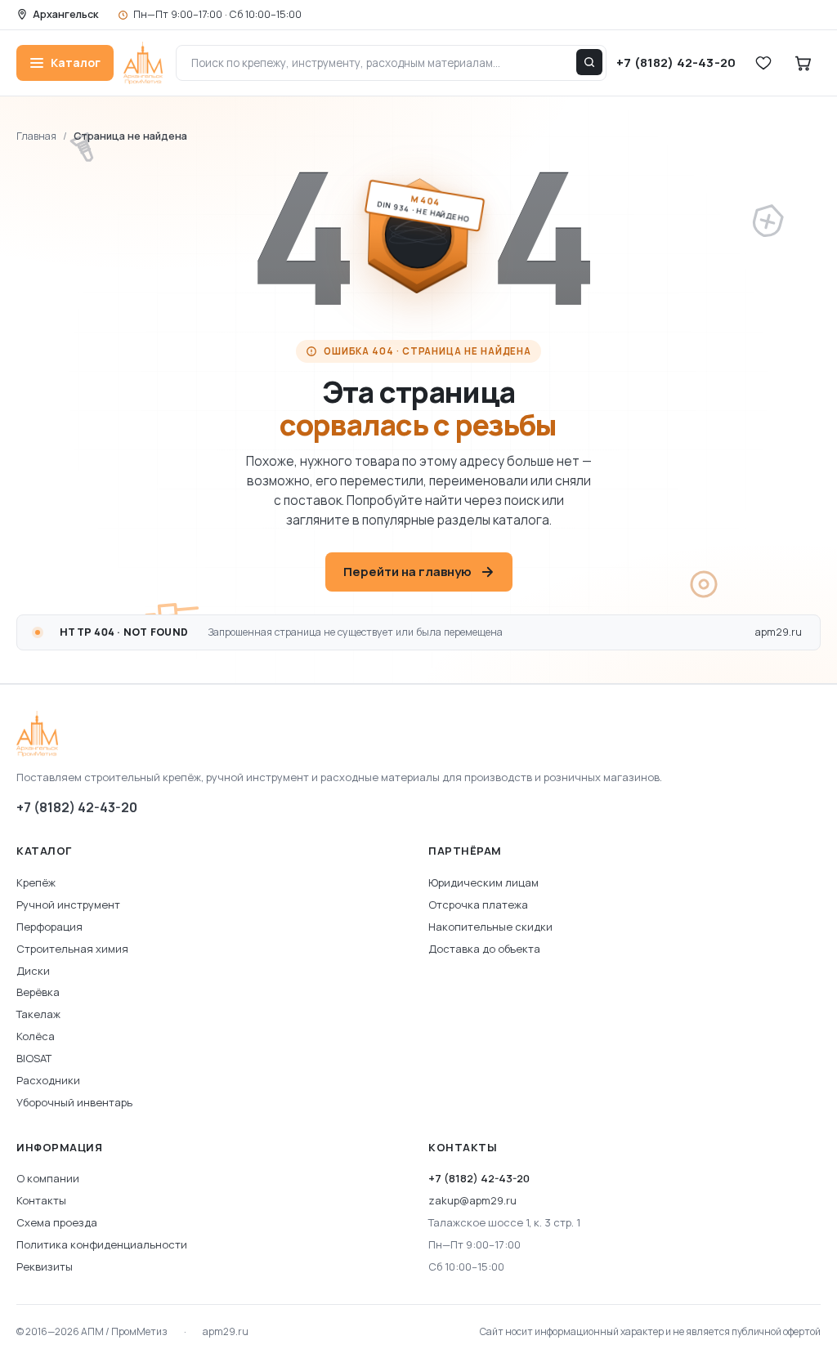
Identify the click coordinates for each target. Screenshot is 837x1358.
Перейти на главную (407, 571)
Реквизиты (44, 1266)
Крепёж (36, 882)
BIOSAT (33, 1058)
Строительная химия (72, 948)
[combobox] (391, 63)
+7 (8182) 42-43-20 (76, 807)
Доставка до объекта (484, 948)
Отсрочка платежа (478, 904)
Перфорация (49, 926)
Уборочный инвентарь (74, 1102)
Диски (33, 970)
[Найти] (589, 62)
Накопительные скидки (490, 926)
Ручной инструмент (68, 904)
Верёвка (38, 992)
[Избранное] (763, 63)
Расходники (48, 1080)
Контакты (41, 1200)
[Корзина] (803, 63)
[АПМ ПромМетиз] (143, 63)
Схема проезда (56, 1222)
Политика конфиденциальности (101, 1244)
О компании (47, 1178)
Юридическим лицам (483, 882)
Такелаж (38, 1014)
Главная (36, 136)
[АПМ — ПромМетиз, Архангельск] (418, 734)
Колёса (35, 1036)
